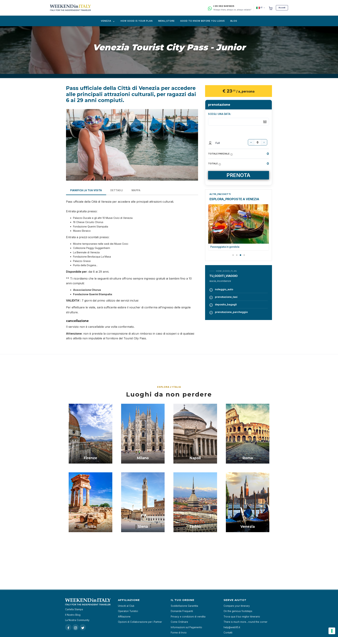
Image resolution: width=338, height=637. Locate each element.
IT (261, 7)
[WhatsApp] (210, 8)
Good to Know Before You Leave (202, 21)
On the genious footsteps (238, 611)
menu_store (166, 21)
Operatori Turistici (128, 611)
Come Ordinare (179, 621)
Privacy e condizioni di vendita (188, 616)
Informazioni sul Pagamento (186, 627)
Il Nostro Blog (72, 614)
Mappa (136, 190)
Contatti (228, 632)
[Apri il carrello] (270, 8)
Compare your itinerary (237, 605)
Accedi (281, 7)
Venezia (106, 21)
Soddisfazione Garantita (184, 605)
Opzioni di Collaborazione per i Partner (140, 621)
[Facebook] (68, 627)
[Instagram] (75, 627)
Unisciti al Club (126, 605)
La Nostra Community (77, 620)
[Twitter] (83, 627)
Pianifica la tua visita (86, 190)
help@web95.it (232, 627)
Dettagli (116, 190)
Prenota (239, 175)
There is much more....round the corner (245, 621)
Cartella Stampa (74, 609)
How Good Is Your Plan (137, 21)
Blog (233, 21)
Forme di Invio (179, 632)
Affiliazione (124, 616)
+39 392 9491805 (223, 6)
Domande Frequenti (182, 611)
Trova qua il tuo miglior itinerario (242, 616)
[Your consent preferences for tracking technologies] (331, 631)
